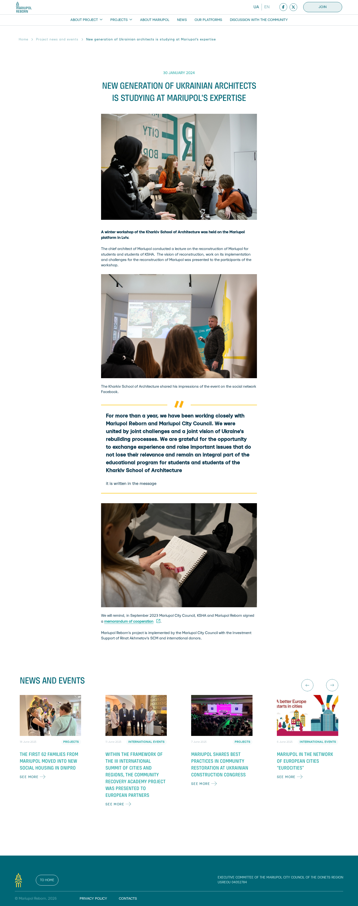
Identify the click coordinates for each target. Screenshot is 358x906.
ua (256, 7)
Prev (307, 685)
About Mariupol (154, 20)
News (182, 20)
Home (23, 39)
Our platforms (208, 20)
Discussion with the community (259, 20)
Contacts (128, 898)
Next (332, 685)
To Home (47, 880)
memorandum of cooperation (128, 621)
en (267, 7)
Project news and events (57, 39)
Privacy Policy (93, 898)
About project (84, 20)
